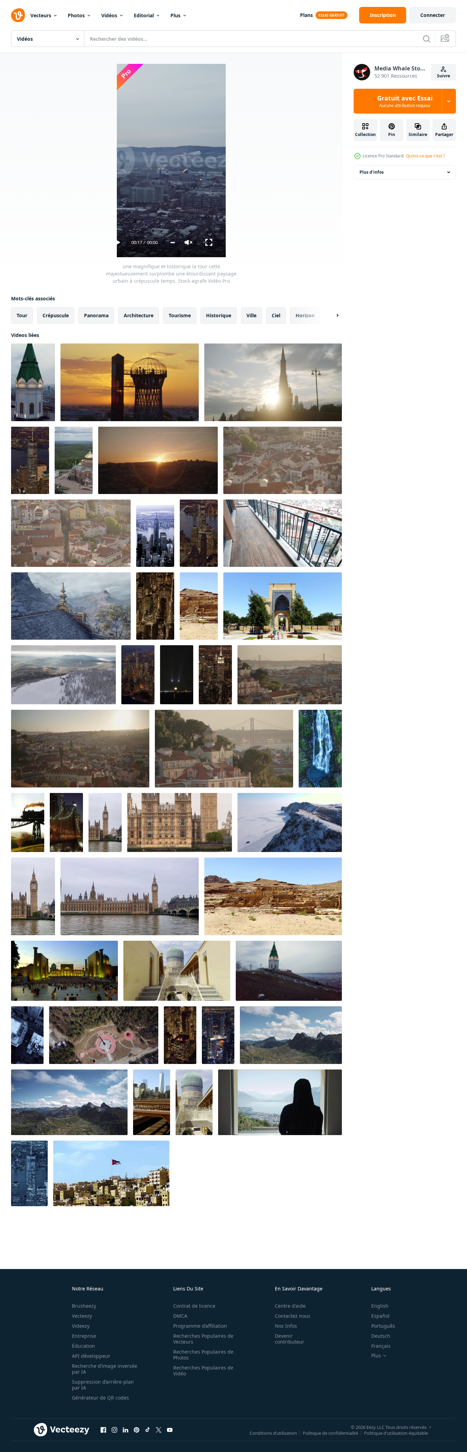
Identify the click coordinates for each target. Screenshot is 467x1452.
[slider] (172, 242)
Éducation (83, 1346)
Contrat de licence (194, 1306)
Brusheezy (84, 1306)
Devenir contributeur (289, 1339)
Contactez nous (292, 1316)
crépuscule (56, 315)
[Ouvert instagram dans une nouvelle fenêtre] (114, 1429)
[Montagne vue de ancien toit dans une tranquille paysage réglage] (71, 606)
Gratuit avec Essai (404, 101)
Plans (306, 15)
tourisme (180, 315)
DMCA (180, 1316)
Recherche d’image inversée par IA (104, 1369)
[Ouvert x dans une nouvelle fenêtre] (158, 1429)
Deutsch (380, 1336)
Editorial (144, 15)
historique (218, 315)
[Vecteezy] (18, 15)
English (380, 1306)
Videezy (81, 1326)
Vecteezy (82, 1316)
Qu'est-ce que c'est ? (425, 156)
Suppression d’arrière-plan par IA (103, 1384)
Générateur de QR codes (100, 1397)
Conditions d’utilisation (273, 1433)
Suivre (443, 76)
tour (22, 315)
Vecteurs (40, 15)
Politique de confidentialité (330, 1433)
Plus (175, 15)
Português (383, 1326)
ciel (276, 315)
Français (381, 1346)
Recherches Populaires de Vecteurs (203, 1339)
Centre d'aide (290, 1306)
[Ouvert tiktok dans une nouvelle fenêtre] (147, 1429)
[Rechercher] (426, 39)
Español (380, 1316)
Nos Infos (286, 1326)
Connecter (432, 15)
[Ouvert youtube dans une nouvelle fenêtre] (169, 1429)
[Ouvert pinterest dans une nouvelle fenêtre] (136, 1429)
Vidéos (109, 15)
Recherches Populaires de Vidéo (203, 1370)
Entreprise (84, 1336)
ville (251, 315)
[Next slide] (331, 315)
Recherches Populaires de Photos (203, 1354)
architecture (138, 315)
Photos (76, 15)
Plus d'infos (371, 172)
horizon (305, 315)
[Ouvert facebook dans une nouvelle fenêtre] (103, 1429)
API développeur (91, 1356)
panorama (96, 315)
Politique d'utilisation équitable (396, 1433)
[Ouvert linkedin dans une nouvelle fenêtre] (125, 1429)
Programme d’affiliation (200, 1326)
